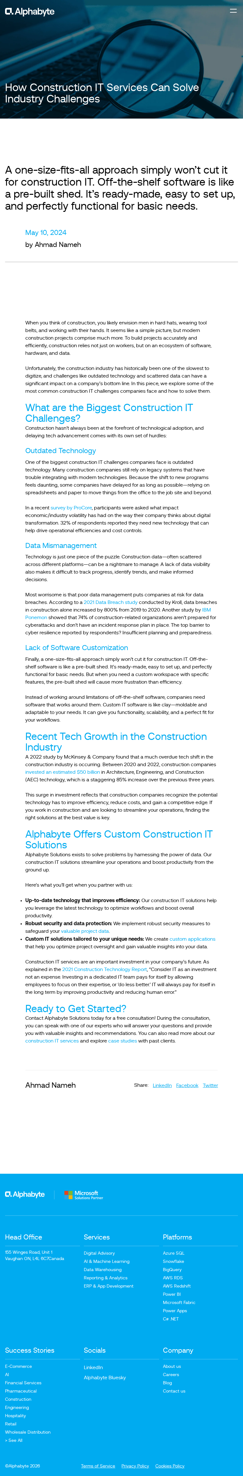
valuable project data (85, 931)
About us (172, 1366)
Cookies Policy (169, 1466)
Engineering (17, 1407)
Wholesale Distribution (28, 1432)
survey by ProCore (71, 507)
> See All (13, 1440)
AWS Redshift (177, 1286)
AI (7, 1375)
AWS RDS (173, 1278)
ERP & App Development (109, 1286)
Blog (167, 1383)
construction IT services (52, 1040)
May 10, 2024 (45, 232)
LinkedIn (93, 1367)
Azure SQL (173, 1253)
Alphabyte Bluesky (105, 1377)
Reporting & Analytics (106, 1278)
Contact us (174, 1391)
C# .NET (171, 1319)
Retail (10, 1424)
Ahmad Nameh (58, 244)
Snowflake (173, 1261)
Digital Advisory (99, 1253)
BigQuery (172, 1270)
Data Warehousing (103, 1270)
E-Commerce (18, 1366)
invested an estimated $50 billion (62, 772)
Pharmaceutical (21, 1391)
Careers (171, 1375)
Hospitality (15, 1416)
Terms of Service (98, 1466)
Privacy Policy (135, 1466)
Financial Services (23, 1383)
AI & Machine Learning (106, 1261)
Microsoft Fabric (179, 1303)
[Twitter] (210, 1085)
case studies (122, 1040)
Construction (18, 1399)
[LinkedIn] (162, 1085)
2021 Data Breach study (111, 602)
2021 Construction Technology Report (104, 969)
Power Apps (175, 1311)
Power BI (172, 1294)
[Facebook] (187, 1085)
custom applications (192, 939)
